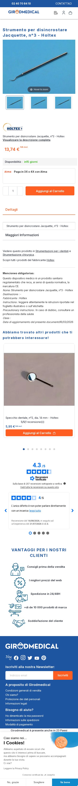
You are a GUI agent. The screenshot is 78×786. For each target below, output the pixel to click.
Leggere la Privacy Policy (16, 768)
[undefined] (64, 483)
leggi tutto (35, 510)
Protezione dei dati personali (22, 699)
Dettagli (11, 209)
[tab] (39, 211)
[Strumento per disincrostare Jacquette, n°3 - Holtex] (15, 103)
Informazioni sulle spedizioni (22, 720)
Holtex (50, 260)
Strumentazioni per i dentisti (52, 251)
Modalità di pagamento (19, 724)
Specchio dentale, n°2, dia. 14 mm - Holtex (32, 417)
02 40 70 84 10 (21, 3)
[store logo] (23, 13)
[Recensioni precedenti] (5, 510)
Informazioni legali (16, 703)
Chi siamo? (11, 694)
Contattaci (64, 3)
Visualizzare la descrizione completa (26, 139)
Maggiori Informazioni (22, 235)
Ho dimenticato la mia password (24, 715)
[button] (24, 449)
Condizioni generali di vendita (23, 690)
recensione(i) (34, 422)
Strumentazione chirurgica (18, 254)
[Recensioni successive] (72, 510)
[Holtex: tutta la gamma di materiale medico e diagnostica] (39, 127)
